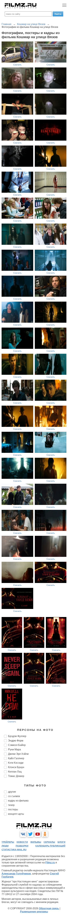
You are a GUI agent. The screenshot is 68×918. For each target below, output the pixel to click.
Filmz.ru (50, 862)
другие (12, 791)
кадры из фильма (18, 800)
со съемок (14, 796)
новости (22, 842)
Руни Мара (14, 749)
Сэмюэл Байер (17, 745)
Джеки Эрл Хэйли (18, 754)
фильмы (35, 842)
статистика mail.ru (14, 849)
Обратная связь (49, 908)
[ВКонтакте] (23, 834)
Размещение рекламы (34, 911)
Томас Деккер (16, 776)
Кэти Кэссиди (15, 762)
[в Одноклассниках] (45, 834)
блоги (61, 842)
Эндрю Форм (15, 740)
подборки (22, 846)
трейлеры (8, 842)
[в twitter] (30, 834)
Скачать (17, 64)
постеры (13, 809)
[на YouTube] (37, 834)
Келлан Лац (15, 771)
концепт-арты (16, 814)
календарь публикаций (50, 846)
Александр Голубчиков (16, 873)
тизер (11, 805)
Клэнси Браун (16, 767)
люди (5, 846)
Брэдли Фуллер (17, 736)
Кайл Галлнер (16, 758)
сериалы (49, 842)
